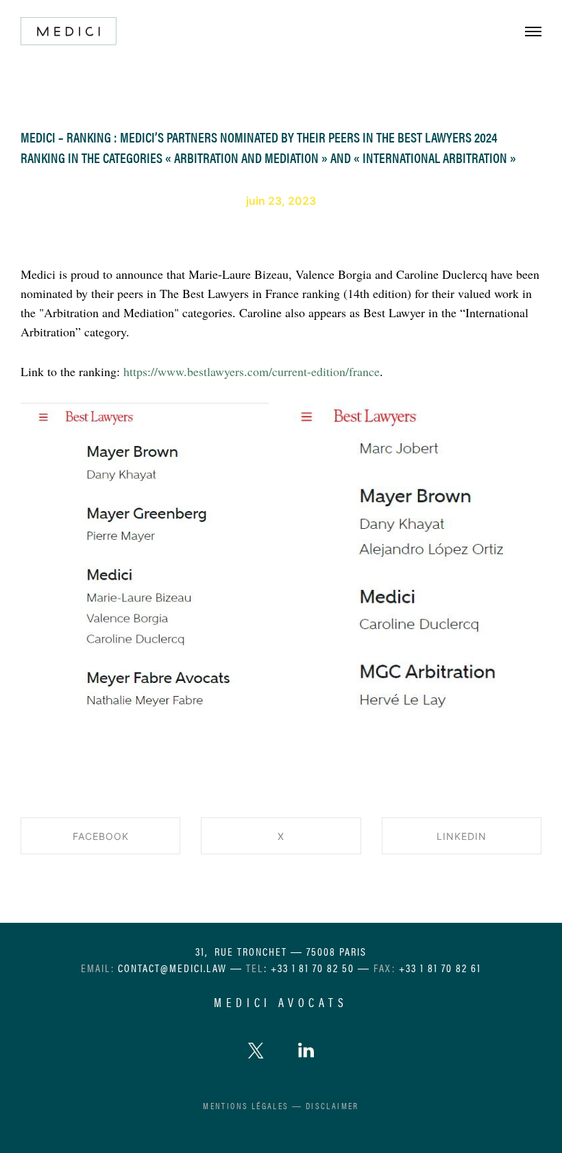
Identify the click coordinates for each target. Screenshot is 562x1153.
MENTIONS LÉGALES (246, 1105)
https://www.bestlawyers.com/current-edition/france (251, 371)
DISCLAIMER (332, 1105)
